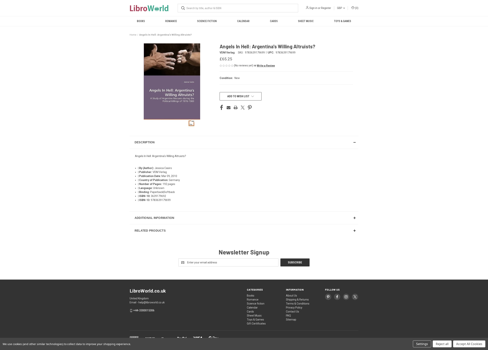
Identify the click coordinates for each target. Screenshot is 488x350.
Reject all (442, 344)
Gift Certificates (256, 323)
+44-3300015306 (143, 310)
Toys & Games (342, 21)
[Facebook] (221, 107)
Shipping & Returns (297, 299)
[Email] (228, 107)
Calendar (243, 21)
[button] (264, 65)
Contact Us (292, 311)
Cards (274, 21)
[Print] (236, 107)
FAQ (288, 315)
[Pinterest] (250, 107)
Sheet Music (306, 21)
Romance (171, 21)
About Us (291, 295)
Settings (422, 344)
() (356, 8)
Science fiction (207, 21)
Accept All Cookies (469, 344)
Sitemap (291, 319)
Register (326, 8)
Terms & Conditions (297, 303)
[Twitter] (243, 107)
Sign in (313, 8)
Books (141, 21)
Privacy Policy (294, 307)
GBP (340, 8)
